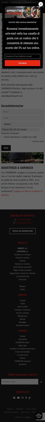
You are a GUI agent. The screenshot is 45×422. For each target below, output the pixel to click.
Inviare (22, 63)
